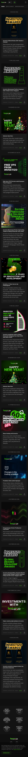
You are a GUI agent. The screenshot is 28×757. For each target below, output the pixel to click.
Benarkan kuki (6, 752)
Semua (3, 6)
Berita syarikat (10, 6)
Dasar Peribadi (17, 749)
